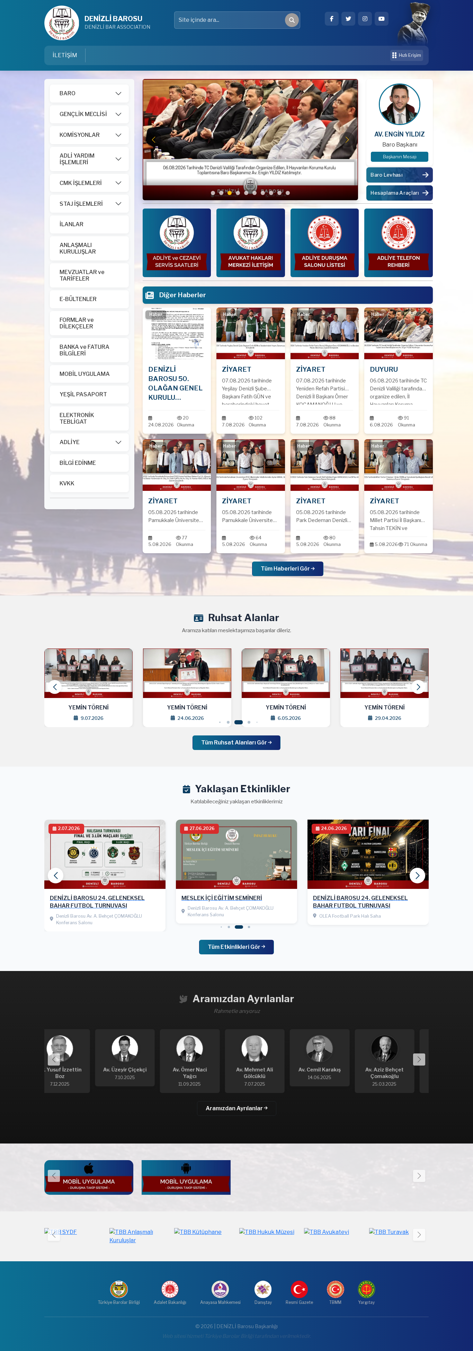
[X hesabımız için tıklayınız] (348, 19)
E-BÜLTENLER (78, 299)
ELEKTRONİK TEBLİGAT (77, 418)
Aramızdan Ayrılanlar (235, 1108)
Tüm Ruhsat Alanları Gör (234, 742)
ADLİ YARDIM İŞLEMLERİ (77, 159)
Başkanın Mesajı (400, 156)
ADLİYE (70, 442)
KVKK (67, 483)
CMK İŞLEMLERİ (81, 183)
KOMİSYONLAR (80, 135)
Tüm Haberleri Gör (286, 568)
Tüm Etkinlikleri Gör (234, 947)
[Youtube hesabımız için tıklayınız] (382, 19)
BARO (67, 93)
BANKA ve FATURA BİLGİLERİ (84, 350)
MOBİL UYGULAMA (85, 374)
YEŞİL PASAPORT (83, 394)
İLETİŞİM (65, 55)
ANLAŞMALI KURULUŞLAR (78, 248)
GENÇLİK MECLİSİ (83, 114)
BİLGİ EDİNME (78, 463)
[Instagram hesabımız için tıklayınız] (365, 19)
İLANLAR (71, 224)
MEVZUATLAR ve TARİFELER (82, 275)
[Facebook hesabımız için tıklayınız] (332, 19)
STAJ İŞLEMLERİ (81, 204)
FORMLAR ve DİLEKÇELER (77, 323)
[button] (213, 193)
